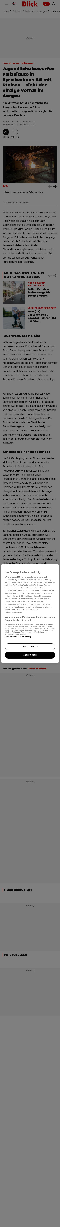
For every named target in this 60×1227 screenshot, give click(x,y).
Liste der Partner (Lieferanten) (18, 637)
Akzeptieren (30, 655)
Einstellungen (30, 647)
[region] (29, 613)
